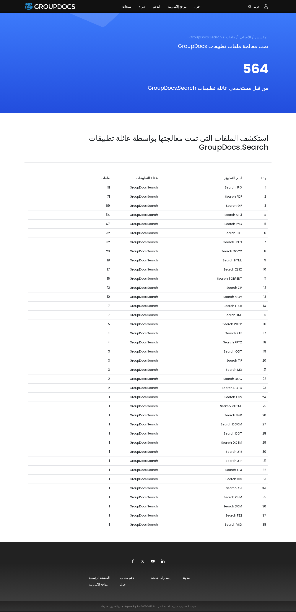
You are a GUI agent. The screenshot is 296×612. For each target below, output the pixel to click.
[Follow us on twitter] (143, 561)
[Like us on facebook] (133, 561)
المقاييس (261, 37)
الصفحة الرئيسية (99, 578)
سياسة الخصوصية (187, 606)
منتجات (126, 6)
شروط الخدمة (171, 606)
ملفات (230, 37)
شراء (142, 6)
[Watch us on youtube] (153, 561)
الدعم (156, 6)
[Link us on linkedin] (163, 561)
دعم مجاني (127, 578)
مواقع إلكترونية (177, 6)
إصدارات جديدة (161, 578)
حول (197, 6)
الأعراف (245, 37)
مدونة (186, 578)
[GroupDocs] (50, 6)
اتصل (160, 606)
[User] (266, 6)
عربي (256, 6)
